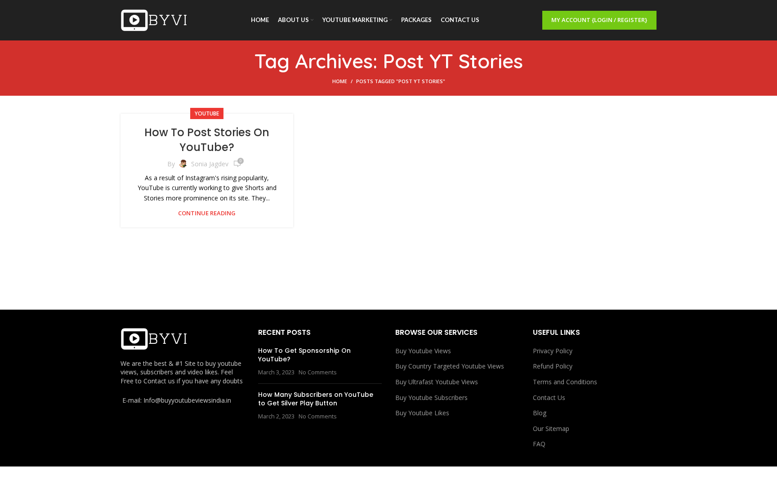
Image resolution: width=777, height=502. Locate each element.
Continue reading (207, 213)
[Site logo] (154, 19)
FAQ (539, 444)
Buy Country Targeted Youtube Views (449, 366)
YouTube (207, 113)
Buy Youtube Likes (422, 413)
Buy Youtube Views (423, 351)
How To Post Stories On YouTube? (206, 140)
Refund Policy (552, 366)
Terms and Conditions (565, 382)
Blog (539, 413)
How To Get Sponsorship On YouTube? (304, 355)
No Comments (318, 372)
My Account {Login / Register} (599, 20)
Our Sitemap (551, 428)
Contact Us (549, 397)
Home (339, 81)
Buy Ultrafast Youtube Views (436, 382)
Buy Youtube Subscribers (431, 397)
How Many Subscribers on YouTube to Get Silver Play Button (315, 399)
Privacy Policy (552, 351)
